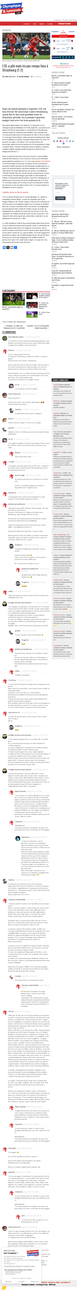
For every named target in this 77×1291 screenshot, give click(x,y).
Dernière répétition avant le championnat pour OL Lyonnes (60, 103)
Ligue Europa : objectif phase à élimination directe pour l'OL (60, 215)
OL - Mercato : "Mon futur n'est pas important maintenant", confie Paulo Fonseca (62, 223)
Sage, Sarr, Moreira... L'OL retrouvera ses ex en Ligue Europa (62, 118)
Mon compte (72, 20)
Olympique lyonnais (21, 322)
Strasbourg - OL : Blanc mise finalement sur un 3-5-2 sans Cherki (14, 327)
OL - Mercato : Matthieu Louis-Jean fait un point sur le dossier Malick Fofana (63, 232)
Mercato (42, 24)
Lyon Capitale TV (65, 1282)
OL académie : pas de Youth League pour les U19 (63, 265)
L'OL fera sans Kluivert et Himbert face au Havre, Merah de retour (63, 110)
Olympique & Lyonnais (64, 23)
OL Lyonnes (51, 24)
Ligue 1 (14, 322)
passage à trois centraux (42, 161)
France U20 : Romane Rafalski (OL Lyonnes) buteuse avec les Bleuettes (62, 272)
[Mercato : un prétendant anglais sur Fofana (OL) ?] (13, 305)
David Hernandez (25, 77)
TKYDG (34, 24)
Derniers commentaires (63, 147)
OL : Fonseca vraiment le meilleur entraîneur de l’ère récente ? (44, 295)
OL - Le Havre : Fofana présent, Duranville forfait (60, 248)
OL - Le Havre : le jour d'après (44, 313)
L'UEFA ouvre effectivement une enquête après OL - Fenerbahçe (63, 125)
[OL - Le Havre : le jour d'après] (32, 317)
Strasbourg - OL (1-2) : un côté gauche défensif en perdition (38, 327)
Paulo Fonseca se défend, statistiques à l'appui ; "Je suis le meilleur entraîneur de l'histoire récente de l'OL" (63, 240)
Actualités (26, 24)
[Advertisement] (26, 93)
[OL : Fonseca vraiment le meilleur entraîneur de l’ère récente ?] (32, 298)
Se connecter (57, 20)
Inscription (65, 20)
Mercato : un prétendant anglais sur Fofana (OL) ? (12, 308)
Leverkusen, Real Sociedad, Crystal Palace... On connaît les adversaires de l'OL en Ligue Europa (63, 256)
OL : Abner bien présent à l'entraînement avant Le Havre (63, 279)
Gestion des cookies (54, 1282)
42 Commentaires (37, 77)
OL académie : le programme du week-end (63, 286)
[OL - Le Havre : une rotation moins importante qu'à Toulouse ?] (32, 308)
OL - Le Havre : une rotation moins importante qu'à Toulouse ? (43, 305)
